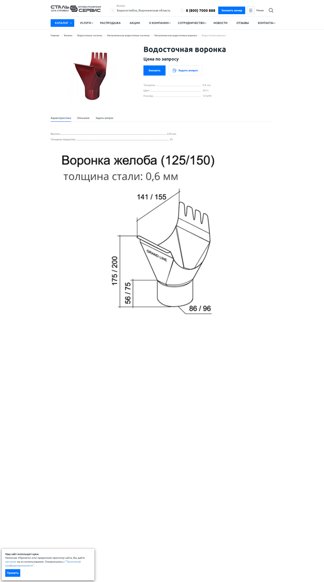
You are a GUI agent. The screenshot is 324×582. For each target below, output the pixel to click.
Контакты (265, 22)
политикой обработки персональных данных (87, 372)
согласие (10, 561)
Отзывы (242, 22)
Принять (13, 572)
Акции (135, 22)
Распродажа (110, 22)
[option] (93, 75)
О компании (159, 22)
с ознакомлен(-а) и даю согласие (99, 382)
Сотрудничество (191, 22)
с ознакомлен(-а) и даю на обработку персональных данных (97, 374)
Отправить (136, 399)
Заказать (154, 70)
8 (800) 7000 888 (200, 10)
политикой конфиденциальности (80, 382)
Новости (220, 22)
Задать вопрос (188, 70)
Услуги (85, 22)
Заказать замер (231, 10)
